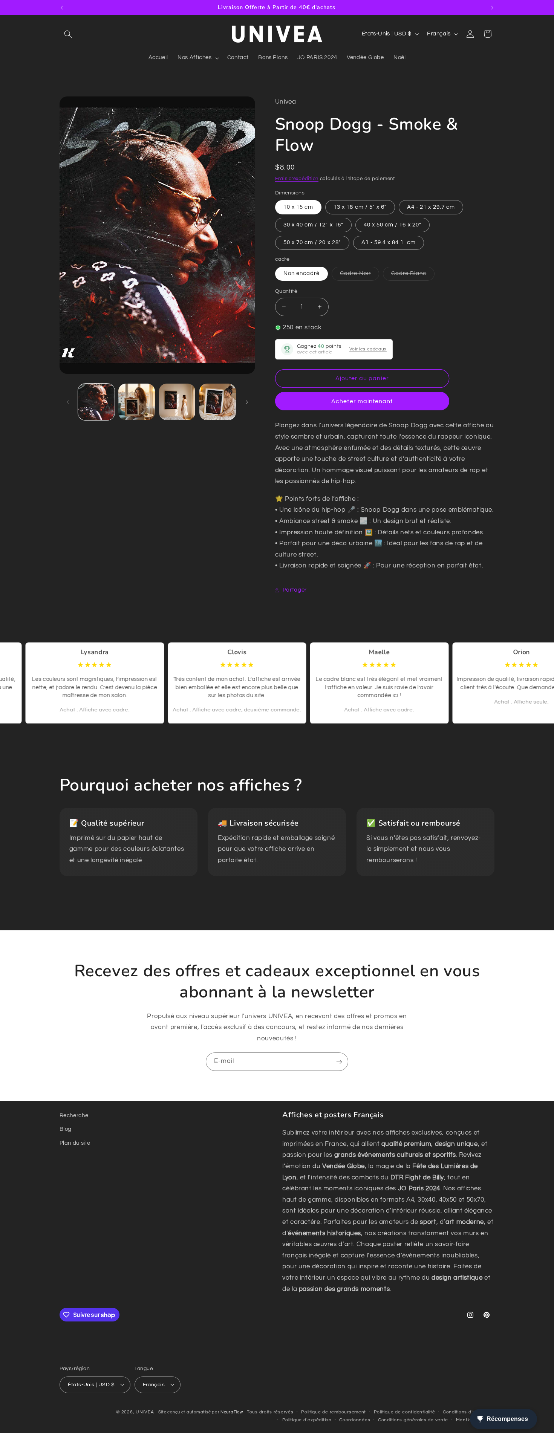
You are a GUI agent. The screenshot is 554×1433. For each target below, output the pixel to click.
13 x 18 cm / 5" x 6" (360, 207)
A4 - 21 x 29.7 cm (431, 207)
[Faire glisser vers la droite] (247, 402)
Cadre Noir (359, 275)
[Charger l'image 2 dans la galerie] (136, 402)
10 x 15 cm (298, 207)
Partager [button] (295, 590)
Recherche (74, 1115)
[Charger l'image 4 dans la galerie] (217, 402)
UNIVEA (145, 1412)
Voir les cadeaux (368, 349)
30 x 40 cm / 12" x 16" (313, 225)
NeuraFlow (232, 1412)
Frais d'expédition (296, 178)
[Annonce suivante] (492, 7)
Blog (66, 1129)
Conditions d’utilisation (469, 1412)
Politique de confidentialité (404, 1412)
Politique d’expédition (307, 1420)
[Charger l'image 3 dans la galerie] (177, 402)
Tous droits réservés (270, 1412)
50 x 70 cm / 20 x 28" (312, 242)
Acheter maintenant (362, 401)
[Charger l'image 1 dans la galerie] (96, 402)
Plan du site (75, 1143)
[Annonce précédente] (62, 7)
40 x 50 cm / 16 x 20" (392, 225)
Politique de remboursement (333, 1412)
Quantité (286, 291)
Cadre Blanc (413, 275)
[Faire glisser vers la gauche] (68, 402)
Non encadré (301, 273)
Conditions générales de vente (413, 1420)
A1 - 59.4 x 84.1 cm (388, 242)
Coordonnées (354, 1420)
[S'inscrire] (339, 1061)
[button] (68, 34)
